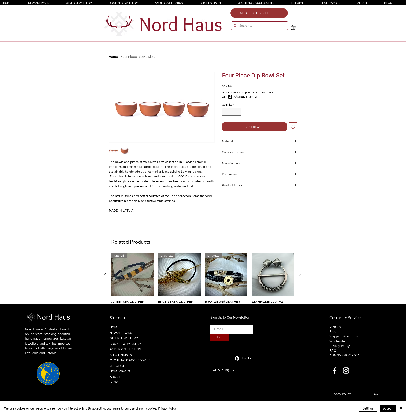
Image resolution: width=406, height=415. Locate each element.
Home (113, 56)
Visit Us (335, 327)
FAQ (332, 350)
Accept (387, 408)
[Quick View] (273, 274)
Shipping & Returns (343, 336)
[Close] (400, 408)
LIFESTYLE (117, 365)
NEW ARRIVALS (121, 332)
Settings (368, 408)
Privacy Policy (339, 346)
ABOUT (115, 376)
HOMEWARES (120, 371)
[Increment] (238, 111)
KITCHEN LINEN (121, 354)
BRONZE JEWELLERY (125, 343)
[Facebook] (335, 370)
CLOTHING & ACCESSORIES (129, 360)
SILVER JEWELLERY (124, 338)
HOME (114, 327)
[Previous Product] (105, 274)
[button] (296, 27)
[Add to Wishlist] (293, 126)
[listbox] (223, 370)
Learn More (253, 96)
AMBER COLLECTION (125, 349)
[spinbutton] (232, 111)
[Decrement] (225, 111)
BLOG (114, 382)
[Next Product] (300, 274)
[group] (203, 284)
